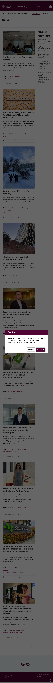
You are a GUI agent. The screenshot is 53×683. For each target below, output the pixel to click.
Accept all (40, 349)
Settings (31, 349)
